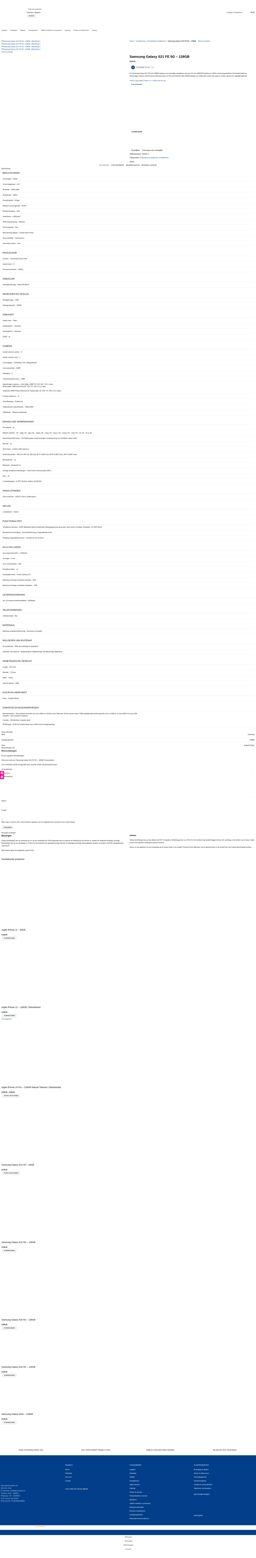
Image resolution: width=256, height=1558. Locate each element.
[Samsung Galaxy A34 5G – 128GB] (17, 1268)
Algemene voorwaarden (202, 1488)
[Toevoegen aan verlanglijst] (14, 925)
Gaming (132, 1488)
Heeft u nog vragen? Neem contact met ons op (148, 80)
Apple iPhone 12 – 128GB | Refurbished (21, 1007)
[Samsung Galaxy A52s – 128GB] (17, 1392)
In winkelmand (137, 132)
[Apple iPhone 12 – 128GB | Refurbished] (17, 955)
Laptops (132, 1469)
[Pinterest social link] (140, 161)
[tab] (104, 165)
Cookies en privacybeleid (203, 1484)
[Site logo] (14, 12)
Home (132, 41)
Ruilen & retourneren (201, 1473)
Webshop (68, 1473)
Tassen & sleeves (136, 1492)
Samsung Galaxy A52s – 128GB (17, 1414)
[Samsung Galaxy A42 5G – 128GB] (17, 1345)
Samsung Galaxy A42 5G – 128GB (18, 1367)
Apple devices (135, 1484)
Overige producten (136, 1515)
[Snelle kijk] (9, 925)
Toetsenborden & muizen (138, 1496)
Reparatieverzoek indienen (139, 1518)
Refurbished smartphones (156, 41)
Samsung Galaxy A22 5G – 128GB (18, 1242)
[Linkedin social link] (143, 161)
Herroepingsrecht (200, 1477)
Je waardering (7, 769)
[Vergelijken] (4, 925)
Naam (4, 801)
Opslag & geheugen (137, 1507)
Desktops (133, 1473)
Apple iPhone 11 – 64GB (13, 930)
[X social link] (138, 161)
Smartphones (140, 41)
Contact (68, 1481)
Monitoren (133, 1500)
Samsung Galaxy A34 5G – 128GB (18, 1319)
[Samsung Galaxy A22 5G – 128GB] (17, 1190)
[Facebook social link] (136, 161)
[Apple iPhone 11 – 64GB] (17, 878)
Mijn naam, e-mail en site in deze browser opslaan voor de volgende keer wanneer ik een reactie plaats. (38, 822)
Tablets (132, 1477)
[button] (9, 938)
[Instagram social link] (72, 1494)
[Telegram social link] (145, 161)
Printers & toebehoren (137, 1511)
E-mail (4, 810)
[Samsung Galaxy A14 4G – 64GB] (17, 1113)
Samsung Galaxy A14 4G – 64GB (18, 1165)
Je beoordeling (7, 776)
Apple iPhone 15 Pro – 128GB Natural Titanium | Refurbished (31, 1087)
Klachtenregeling (200, 1481)
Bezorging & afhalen (201, 1469)
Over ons (68, 1477)
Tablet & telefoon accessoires (140, 1503)
